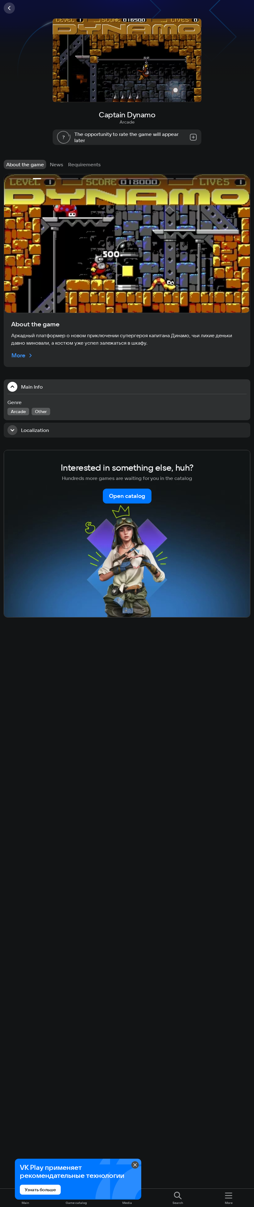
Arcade (127, 122)
